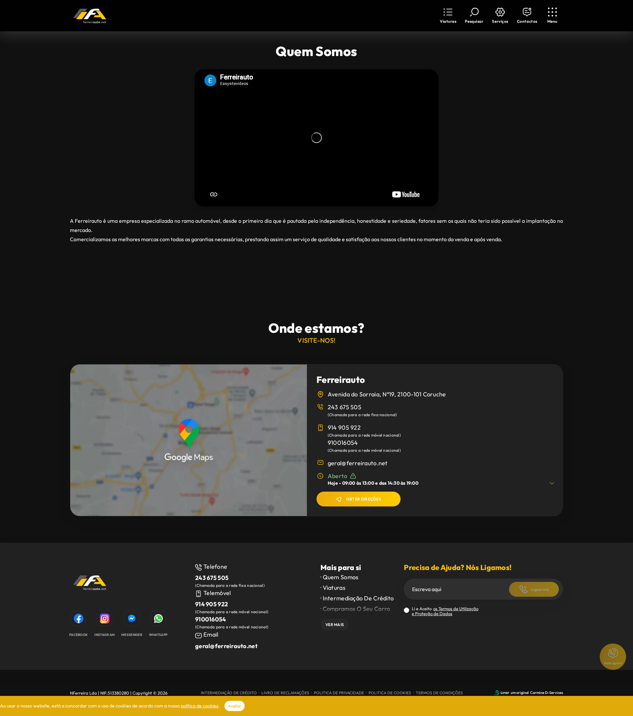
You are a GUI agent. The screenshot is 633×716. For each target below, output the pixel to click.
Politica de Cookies (390, 692)
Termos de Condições (439, 692)
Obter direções (363, 499)
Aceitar (234, 705)
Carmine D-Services (546, 692)
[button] (500, 15)
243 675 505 (344, 407)
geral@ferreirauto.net (358, 463)
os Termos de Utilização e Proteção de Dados (445, 611)
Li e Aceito (445, 611)
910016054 (343, 442)
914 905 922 (344, 427)
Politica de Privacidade (339, 692)
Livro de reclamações (285, 692)
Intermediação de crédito (229, 692)
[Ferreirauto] (89, 583)
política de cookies (199, 706)
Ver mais (334, 624)
